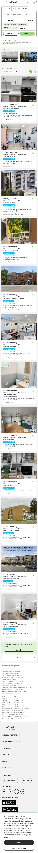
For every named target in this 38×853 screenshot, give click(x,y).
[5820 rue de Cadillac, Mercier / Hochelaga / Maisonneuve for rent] (19, 327)
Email (27, 780)
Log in (34, 3)
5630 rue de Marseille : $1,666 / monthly (12, 703)
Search (25, 34)
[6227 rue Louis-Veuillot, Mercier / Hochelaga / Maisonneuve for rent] (19, 231)
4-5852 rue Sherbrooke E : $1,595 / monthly (13, 677)
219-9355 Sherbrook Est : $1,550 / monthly (13, 706)
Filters (9, 34)
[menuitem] (19, 735)
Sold (25, 9)
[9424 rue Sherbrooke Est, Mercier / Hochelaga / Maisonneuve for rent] (19, 559)
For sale (6, 9)
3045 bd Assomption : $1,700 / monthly (12, 689)
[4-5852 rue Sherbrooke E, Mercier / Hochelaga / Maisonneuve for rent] (19, 89)
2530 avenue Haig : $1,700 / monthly (11, 685)
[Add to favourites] (33, 105)
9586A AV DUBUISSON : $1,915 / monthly (13, 704)
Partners (5, 768)
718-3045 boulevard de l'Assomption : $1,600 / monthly (16, 687)
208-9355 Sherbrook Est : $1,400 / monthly (13, 712)
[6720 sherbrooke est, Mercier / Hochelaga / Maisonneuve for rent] (19, 183)
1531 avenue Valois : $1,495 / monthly (11, 671)
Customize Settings (19, 848)
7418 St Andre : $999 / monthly (10, 673)
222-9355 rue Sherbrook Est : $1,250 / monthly (14, 691)
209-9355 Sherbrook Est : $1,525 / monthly (13, 710)
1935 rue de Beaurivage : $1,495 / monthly (13, 675)
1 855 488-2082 (11, 780)
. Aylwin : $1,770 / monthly (9, 679)
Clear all (22, 28)
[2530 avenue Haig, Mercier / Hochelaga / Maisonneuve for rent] (19, 137)
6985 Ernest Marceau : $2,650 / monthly (12, 681)
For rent (16, 9)
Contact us (6, 776)
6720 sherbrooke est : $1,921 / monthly (12, 693)
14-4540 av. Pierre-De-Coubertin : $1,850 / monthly (15, 716)
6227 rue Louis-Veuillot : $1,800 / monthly (13, 714)
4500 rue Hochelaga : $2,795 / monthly (12, 697)
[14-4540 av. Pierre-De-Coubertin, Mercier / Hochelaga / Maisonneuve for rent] (19, 279)
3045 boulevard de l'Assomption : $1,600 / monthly (15, 708)
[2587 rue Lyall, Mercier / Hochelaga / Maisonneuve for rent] (19, 466)
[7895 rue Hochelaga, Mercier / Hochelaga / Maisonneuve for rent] (19, 375)
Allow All (19, 842)
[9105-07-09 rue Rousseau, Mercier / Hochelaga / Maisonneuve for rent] (19, 511)
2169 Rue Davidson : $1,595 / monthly (12, 683)
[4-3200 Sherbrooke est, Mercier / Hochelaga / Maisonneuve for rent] (19, 607)
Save (18, 650)
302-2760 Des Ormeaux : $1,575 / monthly (13, 718)
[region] (19, 833)
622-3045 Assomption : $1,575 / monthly (12, 701)
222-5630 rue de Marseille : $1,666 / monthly (13, 699)
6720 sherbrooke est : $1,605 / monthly (12, 695)
